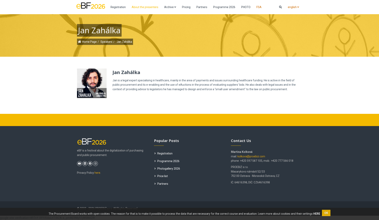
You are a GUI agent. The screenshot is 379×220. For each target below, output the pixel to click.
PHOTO (245, 7)
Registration (118, 7)
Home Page (89, 41)
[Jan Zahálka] (97, 81)
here (97, 172)
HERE (316, 213)
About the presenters (145, 7)
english (292, 7)
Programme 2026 (224, 7)
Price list (162, 176)
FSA (259, 7)
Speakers (106, 41)
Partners (201, 7)
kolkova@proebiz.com (251, 156)
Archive (169, 7)
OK (326, 212)
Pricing (186, 7)
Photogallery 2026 (168, 168)
